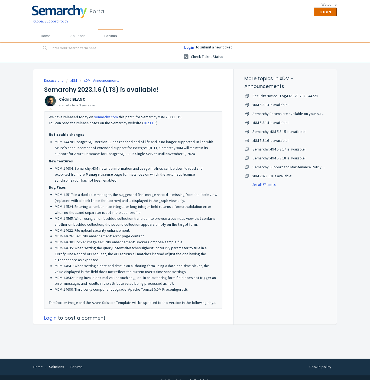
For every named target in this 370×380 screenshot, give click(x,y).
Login (189, 47)
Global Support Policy (50, 21)
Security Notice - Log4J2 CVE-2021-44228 (285, 95)
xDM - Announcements (101, 80)
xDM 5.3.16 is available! (270, 140)
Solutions (78, 35)
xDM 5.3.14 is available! (270, 122)
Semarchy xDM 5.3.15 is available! (279, 131)
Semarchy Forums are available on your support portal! (296, 113)
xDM (73, 80)
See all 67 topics (263, 184)
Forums (110, 35)
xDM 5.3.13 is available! (270, 104)
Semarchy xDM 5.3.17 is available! (279, 149)
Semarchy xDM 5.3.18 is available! (279, 158)
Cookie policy (320, 366)
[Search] (45, 48)
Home (45, 35)
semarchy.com (106, 116)
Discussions (53, 80)
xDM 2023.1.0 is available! (272, 175)
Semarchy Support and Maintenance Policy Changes (294, 167)
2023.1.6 (149, 122)
